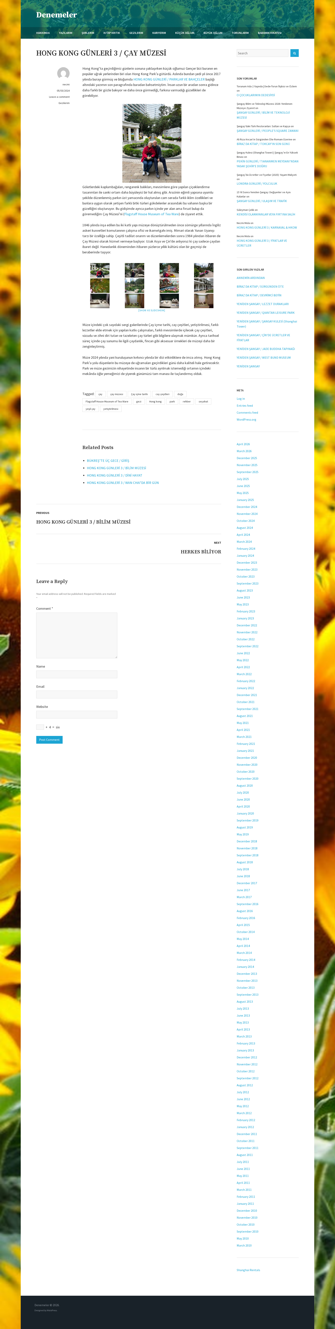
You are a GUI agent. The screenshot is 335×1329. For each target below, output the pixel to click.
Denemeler (56, 15)
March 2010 (244, 1245)
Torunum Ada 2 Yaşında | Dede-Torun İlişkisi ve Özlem (267, 86)
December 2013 (247, 974)
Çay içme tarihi (139, 394)
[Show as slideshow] (151, 310)
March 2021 (244, 737)
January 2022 (245, 688)
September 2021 (247, 709)
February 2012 (246, 1120)
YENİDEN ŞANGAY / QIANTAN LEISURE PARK (266, 313)
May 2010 (243, 1238)
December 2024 (247, 507)
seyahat (203, 401)
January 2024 (245, 555)
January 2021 (245, 751)
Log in (241, 398)
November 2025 (247, 465)
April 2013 (243, 1029)
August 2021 (245, 716)
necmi (66, 84)
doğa (180, 394)
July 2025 (243, 479)
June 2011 (243, 1169)
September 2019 (247, 820)
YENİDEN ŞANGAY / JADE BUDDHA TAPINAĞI (266, 349)
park (172, 401)
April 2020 (243, 806)
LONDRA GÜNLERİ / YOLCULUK (257, 183)
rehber (187, 401)
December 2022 (247, 625)
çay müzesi (116, 394)
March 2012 (244, 1113)
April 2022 (243, 667)
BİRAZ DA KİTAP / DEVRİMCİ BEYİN (259, 295)
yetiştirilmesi (110, 409)
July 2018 (243, 869)
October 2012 (246, 1071)
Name (40, 666)
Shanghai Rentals (248, 1270)
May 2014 (243, 939)
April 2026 (243, 444)
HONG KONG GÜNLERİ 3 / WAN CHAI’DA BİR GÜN (123, 482)
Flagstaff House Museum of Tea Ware (151, 214)
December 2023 (247, 562)
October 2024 (246, 521)
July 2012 (243, 1092)
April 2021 (243, 730)
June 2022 (243, 653)
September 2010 (247, 1231)
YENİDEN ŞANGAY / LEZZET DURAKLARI (263, 304)
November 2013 (247, 981)
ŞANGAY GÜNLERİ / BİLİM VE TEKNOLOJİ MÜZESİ (263, 115)
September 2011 (247, 1148)
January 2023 (245, 618)
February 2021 (246, 744)
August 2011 (245, 1155)
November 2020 (247, 765)
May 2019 (243, 834)
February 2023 (246, 611)
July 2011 (243, 1162)
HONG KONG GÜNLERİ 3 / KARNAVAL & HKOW (267, 227)
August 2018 (245, 862)
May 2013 (243, 1022)
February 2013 (246, 1043)
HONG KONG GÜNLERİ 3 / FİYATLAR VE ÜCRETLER (262, 243)
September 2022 (247, 646)
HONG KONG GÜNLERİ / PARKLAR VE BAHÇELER (169, 79)
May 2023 (243, 604)
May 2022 (243, 660)
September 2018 (247, 855)
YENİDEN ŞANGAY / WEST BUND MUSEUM (264, 357)
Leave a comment (59, 97)
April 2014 (243, 946)
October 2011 (246, 1141)
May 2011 (243, 1176)
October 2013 (246, 987)
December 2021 (247, 695)
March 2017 (244, 897)
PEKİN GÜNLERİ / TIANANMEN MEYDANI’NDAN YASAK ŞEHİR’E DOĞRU (268, 163)
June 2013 (243, 1015)
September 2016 (247, 904)
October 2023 (246, 576)
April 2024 (243, 535)
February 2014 (246, 960)
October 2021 (246, 702)
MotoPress (52, 1310)
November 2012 (247, 1064)
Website (42, 706)
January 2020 (245, 813)
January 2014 (245, 967)
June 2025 (243, 486)
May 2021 (243, 723)
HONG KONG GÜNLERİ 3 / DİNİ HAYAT (114, 475)
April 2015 (243, 925)
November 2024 (247, 514)
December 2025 (247, 458)
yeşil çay (90, 409)
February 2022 (246, 681)
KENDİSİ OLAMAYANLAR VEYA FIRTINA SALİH (266, 214)
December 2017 (247, 883)
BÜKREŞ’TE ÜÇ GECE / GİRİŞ (108, 460)
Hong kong (155, 401)
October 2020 (246, 771)
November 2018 (247, 848)
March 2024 (244, 542)
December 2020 (247, 758)
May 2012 (243, 1106)
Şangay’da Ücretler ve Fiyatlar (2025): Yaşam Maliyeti (267, 175)
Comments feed (247, 412)
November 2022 (247, 632)
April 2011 (243, 1183)
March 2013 (244, 1036)
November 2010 (247, 1217)
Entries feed (245, 405)
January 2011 (245, 1204)
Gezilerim (64, 103)
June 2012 (243, 1099)
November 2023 (247, 569)
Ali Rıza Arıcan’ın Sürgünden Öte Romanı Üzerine (264, 139)
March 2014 (244, 953)
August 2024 (245, 528)
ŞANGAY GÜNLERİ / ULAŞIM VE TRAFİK (262, 201)
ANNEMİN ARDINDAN (251, 278)
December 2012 (247, 1057)
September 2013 (247, 994)
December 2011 (247, 1134)
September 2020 (247, 778)
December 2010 (247, 1210)
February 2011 (246, 1197)
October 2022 (246, 639)
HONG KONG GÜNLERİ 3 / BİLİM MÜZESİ (116, 468)
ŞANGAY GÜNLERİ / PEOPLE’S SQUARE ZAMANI (268, 131)
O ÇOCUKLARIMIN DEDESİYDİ (256, 95)
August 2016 (245, 911)
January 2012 (245, 1127)
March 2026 (244, 451)
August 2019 (245, 827)
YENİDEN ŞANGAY (248, 366)
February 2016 (246, 918)
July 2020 (243, 792)
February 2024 (246, 548)
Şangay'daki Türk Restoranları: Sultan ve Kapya (263, 126)
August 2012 (245, 1085)
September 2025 (247, 472)
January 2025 (245, 500)
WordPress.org (246, 419)
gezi (138, 401)
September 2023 (247, 583)
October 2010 (246, 1224)
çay (100, 394)
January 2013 (245, 1050)
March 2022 (244, 674)
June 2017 (243, 890)
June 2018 (243, 876)
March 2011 (244, 1190)
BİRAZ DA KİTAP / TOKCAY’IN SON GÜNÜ (263, 144)
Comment (44, 608)
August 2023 (245, 590)
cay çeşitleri (162, 394)
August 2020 (245, 785)
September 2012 (247, 1078)
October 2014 (246, 932)
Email (40, 686)
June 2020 (243, 799)
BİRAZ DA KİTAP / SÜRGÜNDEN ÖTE (260, 286)
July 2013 (243, 1008)
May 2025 (243, 493)
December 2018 (247, 841)
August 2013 (245, 1001)
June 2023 (243, 597)
